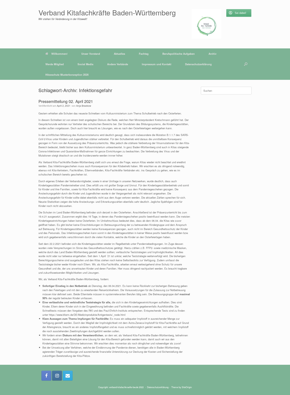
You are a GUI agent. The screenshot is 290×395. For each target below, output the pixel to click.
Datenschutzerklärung (198, 64)
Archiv (212, 54)
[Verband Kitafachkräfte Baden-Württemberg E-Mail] (68, 376)
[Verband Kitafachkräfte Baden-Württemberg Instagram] (57, 376)
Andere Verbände (117, 64)
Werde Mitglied (54, 64)
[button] (246, 64)
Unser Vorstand (90, 54)
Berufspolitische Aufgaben (178, 54)
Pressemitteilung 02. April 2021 (65, 101)
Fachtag (144, 54)
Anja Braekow (83, 105)
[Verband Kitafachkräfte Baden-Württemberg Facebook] (46, 376)
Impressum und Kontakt (156, 64)
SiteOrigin (187, 387)
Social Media (85, 64)
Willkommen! (59, 54)
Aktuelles (119, 54)
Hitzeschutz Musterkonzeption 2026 (67, 74)
